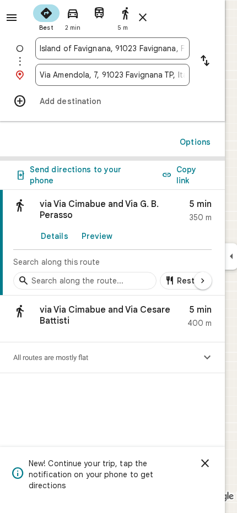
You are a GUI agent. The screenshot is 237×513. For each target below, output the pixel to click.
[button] (112, 319)
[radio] (46, 16)
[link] (112, 243)
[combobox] (112, 48)
